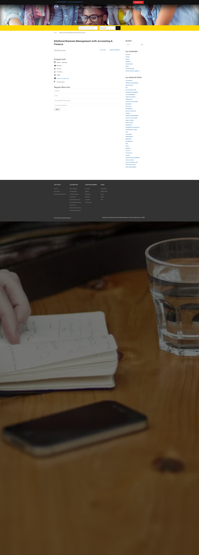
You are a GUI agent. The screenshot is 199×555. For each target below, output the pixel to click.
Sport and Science (131, 164)
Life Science (129, 134)
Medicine (128, 148)
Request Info (138, 2)
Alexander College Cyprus (63, 78)
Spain (127, 66)
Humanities (129, 125)
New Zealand (129, 64)
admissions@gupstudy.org (76, 2)
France (127, 59)
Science (128, 155)
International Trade (131, 129)
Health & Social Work (131, 118)
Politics (128, 150)
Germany (128, 61)
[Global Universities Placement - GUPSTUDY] (62, 7)
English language (131, 111)
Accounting (129, 80)
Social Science (130, 160)
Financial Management (132, 115)
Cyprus (128, 57)
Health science (130, 120)
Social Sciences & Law (132, 162)
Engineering (129, 108)
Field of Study (57, 49)
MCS (127, 143)
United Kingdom (130, 68)
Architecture (129, 85)
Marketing (128, 139)
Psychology (129, 153)
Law (127, 132)
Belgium (128, 54)
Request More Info (115, 50)
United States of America (132, 71)
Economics (129, 104)
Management (129, 136)
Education (128, 106)
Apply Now (103, 50)
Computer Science (130, 97)
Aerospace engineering (132, 83)
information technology (132, 127)
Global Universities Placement (64, 217)
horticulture (129, 122)
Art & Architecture (131, 90)
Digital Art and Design (132, 101)
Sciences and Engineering (133, 157)
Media (127, 146)
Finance (128, 113)
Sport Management (131, 167)
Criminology (129, 99)
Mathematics (129, 141)
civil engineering (130, 94)
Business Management (60, 50)
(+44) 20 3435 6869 (61, 2)
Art (126, 87)
